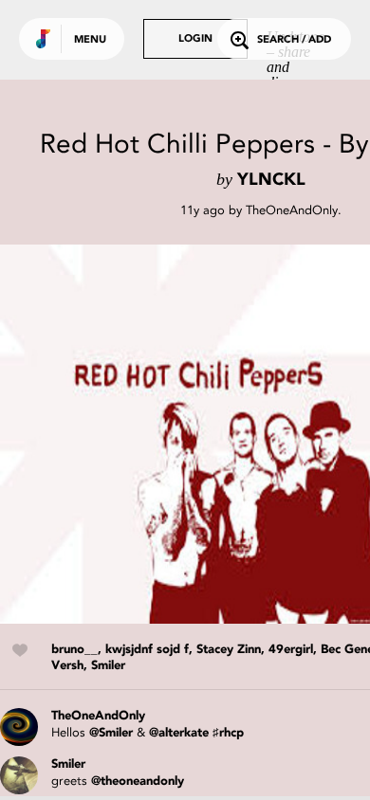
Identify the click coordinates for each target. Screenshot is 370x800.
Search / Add (294, 40)
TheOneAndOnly (292, 210)
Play (190, 434)
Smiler (108, 666)
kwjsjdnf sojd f (147, 650)
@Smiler (111, 733)
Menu (90, 40)
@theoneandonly (137, 781)
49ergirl (290, 650)
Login (195, 39)
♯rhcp (228, 733)
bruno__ (74, 650)
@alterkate (179, 733)
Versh (67, 666)
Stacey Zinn (228, 650)
